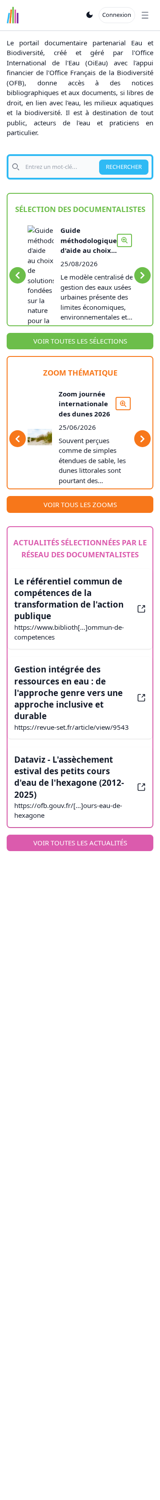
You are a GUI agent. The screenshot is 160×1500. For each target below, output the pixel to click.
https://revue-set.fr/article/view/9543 (71, 727)
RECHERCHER (124, 167)
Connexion (116, 15)
